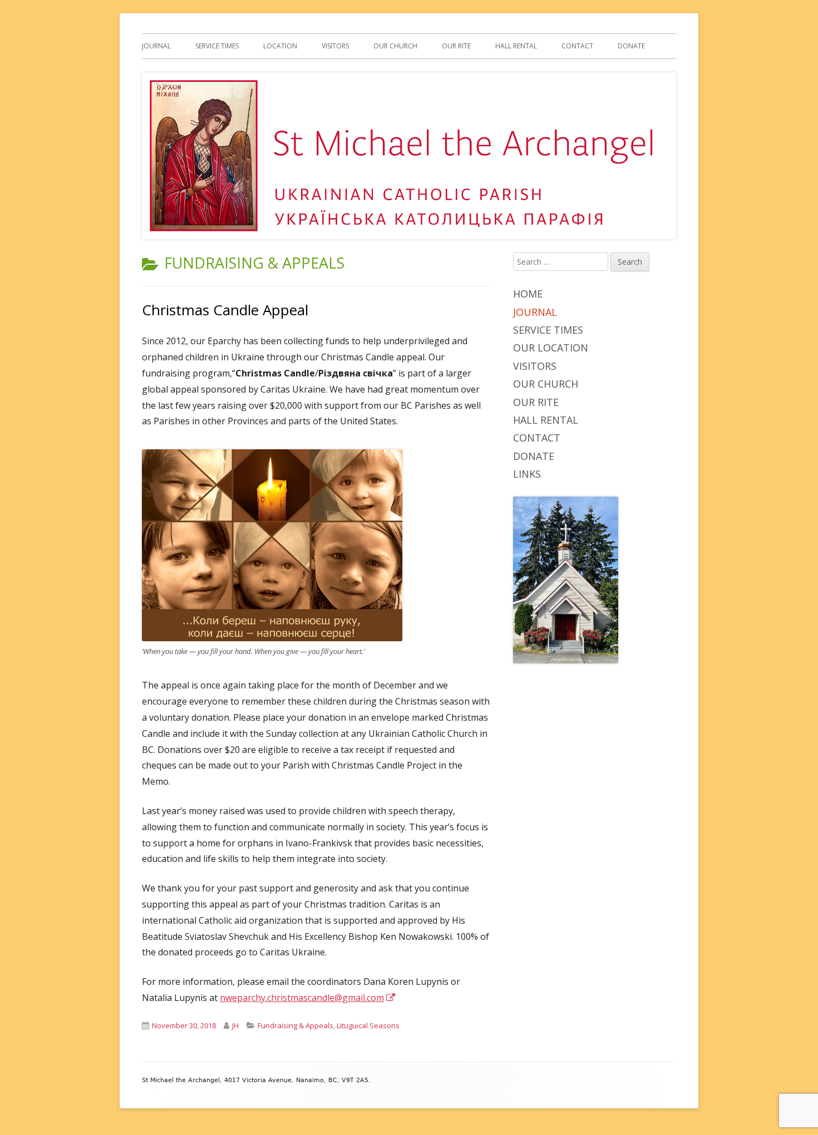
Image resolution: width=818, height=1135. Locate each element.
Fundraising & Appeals (295, 1025)
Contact (577, 46)
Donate (631, 46)
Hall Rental (516, 46)
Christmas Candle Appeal (225, 310)
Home (528, 293)
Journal (156, 46)
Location (280, 46)
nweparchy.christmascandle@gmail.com (308, 998)
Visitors (335, 46)
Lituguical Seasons (368, 1025)
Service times (217, 46)
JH (235, 1025)
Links (527, 473)
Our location (550, 347)
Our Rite (456, 46)
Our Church (395, 46)
